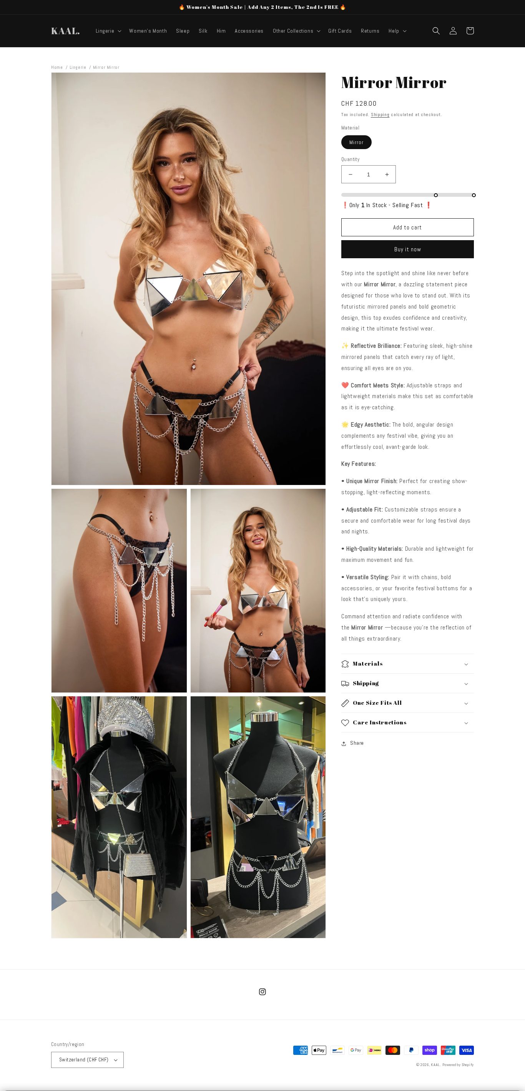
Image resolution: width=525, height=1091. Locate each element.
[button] (108, 31)
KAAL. (436, 1064)
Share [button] (357, 743)
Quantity (350, 159)
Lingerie (78, 67)
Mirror (356, 142)
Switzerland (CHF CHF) (83, 1059)
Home (57, 67)
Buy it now (407, 249)
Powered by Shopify (458, 1064)
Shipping (380, 114)
